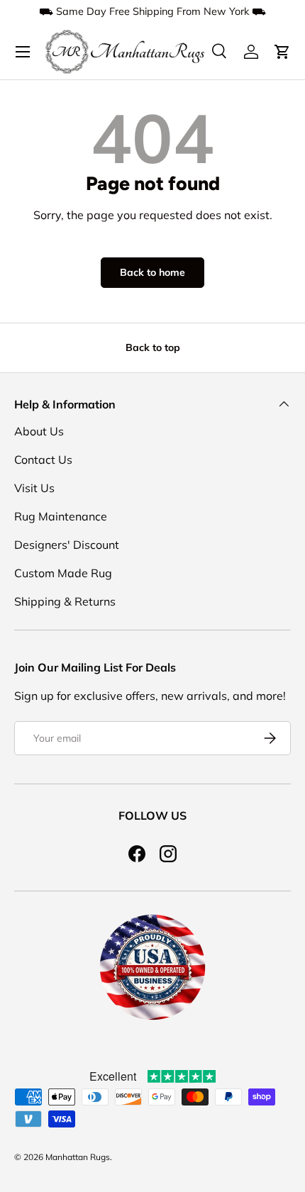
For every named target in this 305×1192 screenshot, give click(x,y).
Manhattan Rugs (77, 1157)
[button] (282, 51)
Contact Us (43, 459)
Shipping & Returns (65, 601)
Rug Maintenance (60, 516)
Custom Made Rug (63, 573)
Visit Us (34, 488)
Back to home (152, 272)
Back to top (153, 347)
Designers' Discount (66, 544)
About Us (39, 431)
